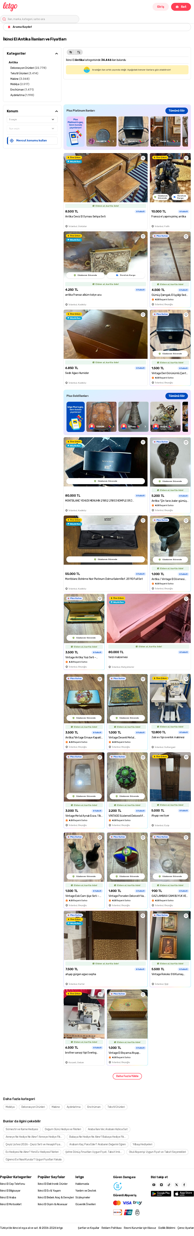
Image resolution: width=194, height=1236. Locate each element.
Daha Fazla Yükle (127, 1076)
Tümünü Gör (176, 110)
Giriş (160, 7)
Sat (183, 7)
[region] (127, 131)
